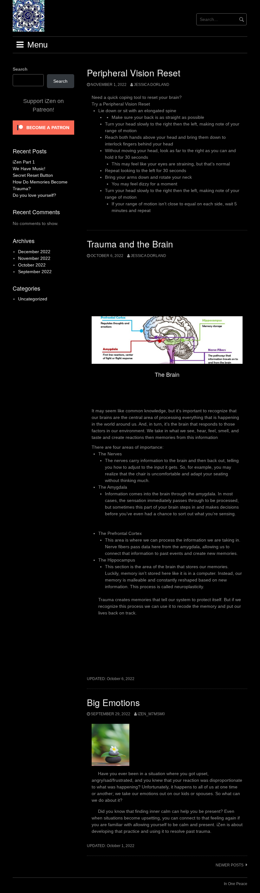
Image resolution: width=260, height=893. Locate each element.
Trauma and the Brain (130, 243)
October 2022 (32, 264)
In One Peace (235, 884)
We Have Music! (29, 168)
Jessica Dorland (151, 84)
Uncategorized (32, 298)
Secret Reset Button (33, 175)
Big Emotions (113, 702)
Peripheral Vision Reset (133, 72)
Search (20, 69)
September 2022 (35, 271)
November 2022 (34, 258)
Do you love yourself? (34, 195)
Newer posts (230, 865)
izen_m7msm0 (151, 714)
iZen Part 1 (24, 161)
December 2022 (34, 251)
